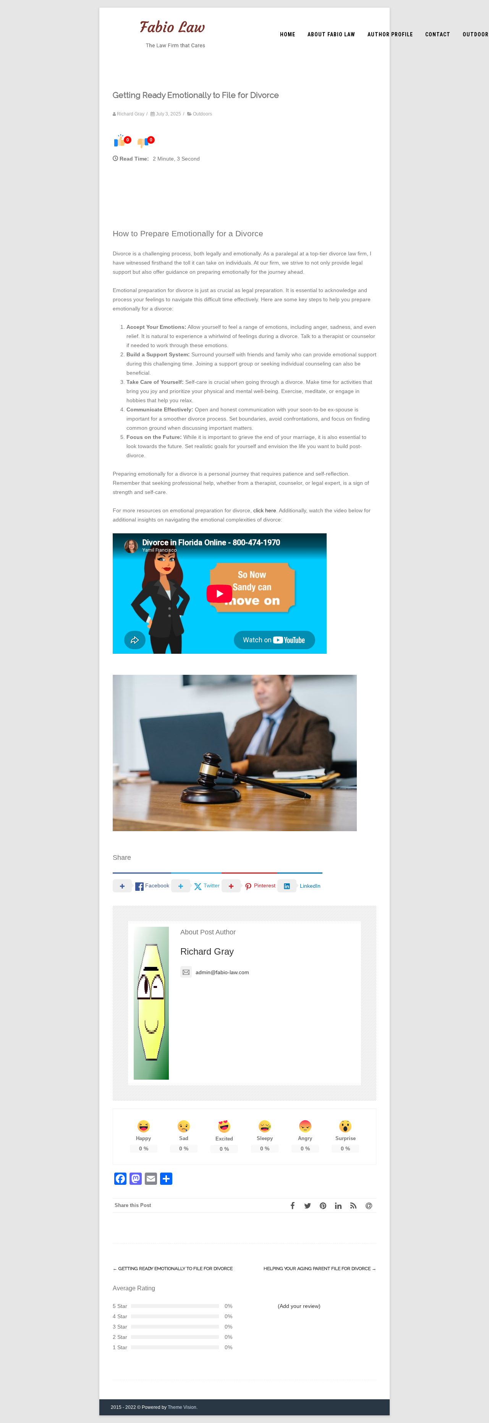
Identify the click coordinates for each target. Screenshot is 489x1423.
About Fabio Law (331, 34)
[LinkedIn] (338, 1205)
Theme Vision (182, 1407)
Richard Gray (207, 951)
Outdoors (202, 114)
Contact (437, 34)
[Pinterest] (322, 1205)
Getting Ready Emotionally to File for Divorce (173, 1268)
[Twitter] (307, 1205)
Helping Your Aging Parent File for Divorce (320, 1268)
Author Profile (390, 34)
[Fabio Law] (173, 58)
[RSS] (353, 1205)
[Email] (368, 1205)
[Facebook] (292, 1205)
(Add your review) (299, 1306)
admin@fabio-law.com (222, 972)
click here (264, 510)
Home (287, 34)
